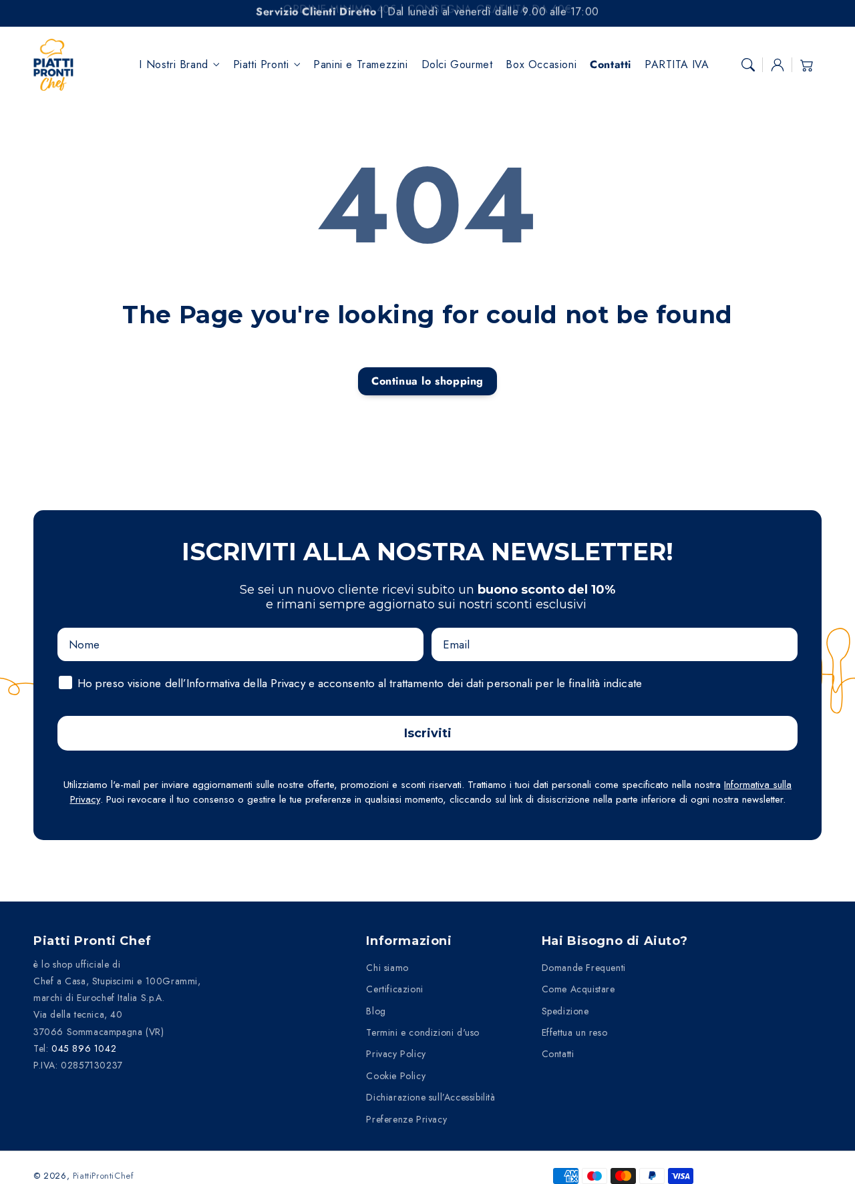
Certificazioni (394, 989)
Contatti (558, 1053)
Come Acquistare (578, 989)
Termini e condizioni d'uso (423, 1032)
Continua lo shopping (427, 381)
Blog (375, 1011)
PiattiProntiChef (103, 1175)
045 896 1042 (83, 1048)
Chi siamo (387, 967)
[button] (748, 64)
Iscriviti (428, 733)
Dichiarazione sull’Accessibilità (430, 1097)
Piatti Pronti (261, 65)
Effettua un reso (575, 1032)
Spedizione (565, 1011)
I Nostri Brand (173, 65)
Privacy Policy (395, 1053)
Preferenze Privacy (406, 1119)
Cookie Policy (395, 1075)
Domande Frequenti (584, 967)
